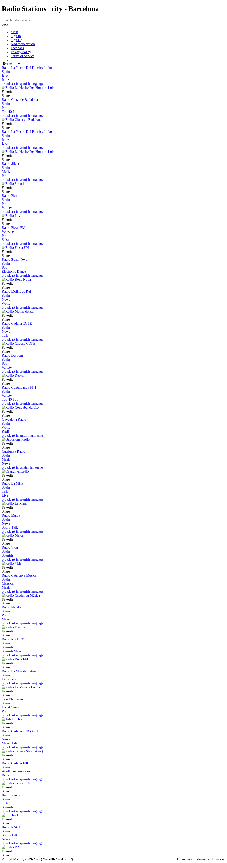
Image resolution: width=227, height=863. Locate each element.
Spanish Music (12, 651)
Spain (6, 72)
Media (6, 171)
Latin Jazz (9, 679)
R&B (5, 431)
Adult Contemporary (16, 771)
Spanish (7, 555)
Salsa (5, 239)
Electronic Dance (14, 271)
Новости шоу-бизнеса (193, 859)
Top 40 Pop (10, 111)
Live (5, 495)
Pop (4, 107)
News (6, 299)
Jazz (5, 76)
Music (6, 459)
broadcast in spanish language (22, 84)
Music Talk (10, 743)
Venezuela (9, 231)
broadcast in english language (22, 435)
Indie (5, 80)
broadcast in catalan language (22, 467)
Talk (5, 335)
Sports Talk (10, 527)
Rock (5, 775)
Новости (218, 859)
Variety (7, 207)
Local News (10, 707)
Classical (8, 583)
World (6, 303)
